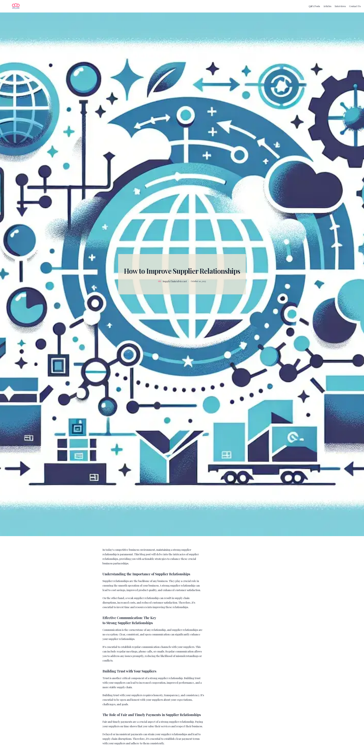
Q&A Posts (314, 6)
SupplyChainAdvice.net (175, 281)
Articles (327, 6)
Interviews (340, 6)
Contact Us (355, 6)
